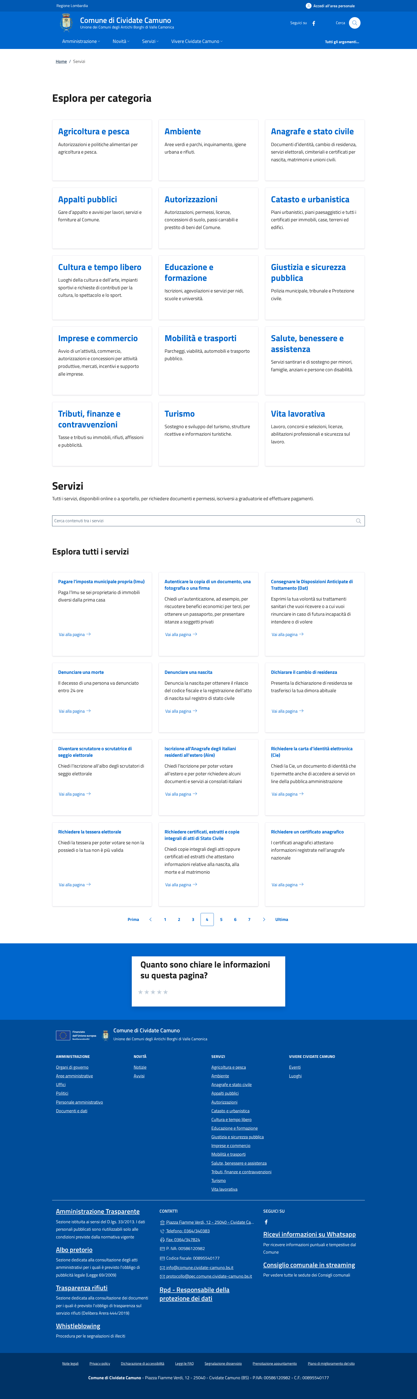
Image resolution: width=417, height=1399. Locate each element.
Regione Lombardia (72, 5)
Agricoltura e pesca (93, 131)
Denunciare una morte (81, 672)
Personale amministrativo (79, 1102)
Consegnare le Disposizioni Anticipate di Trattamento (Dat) (312, 585)
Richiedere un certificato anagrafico (307, 831)
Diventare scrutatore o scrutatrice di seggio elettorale (95, 752)
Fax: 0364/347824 (182, 1239)
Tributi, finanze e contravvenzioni (89, 419)
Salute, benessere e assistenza (307, 343)
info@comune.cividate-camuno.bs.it (199, 1267)
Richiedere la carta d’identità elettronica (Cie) (312, 752)
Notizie (140, 1067)
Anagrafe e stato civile (312, 131)
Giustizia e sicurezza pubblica (308, 272)
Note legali (70, 1363)
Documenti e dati (71, 1111)
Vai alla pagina (72, 634)
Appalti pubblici (87, 199)
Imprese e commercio (98, 338)
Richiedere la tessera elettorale (89, 831)
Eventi (295, 1067)
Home (61, 61)
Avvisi (139, 1076)
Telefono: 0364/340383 (187, 1231)
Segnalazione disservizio (223, 1363)
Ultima (283, 921)
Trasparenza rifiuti (82, 1288)
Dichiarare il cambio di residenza (304, 672)
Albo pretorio (74, 1249)
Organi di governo (72, 1067)
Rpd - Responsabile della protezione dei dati (194, 1293)
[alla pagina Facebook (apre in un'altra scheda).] (312, 23)
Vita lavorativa (298, 413)
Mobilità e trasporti (200, 338)
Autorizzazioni (191, 199)
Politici (62, 1093)
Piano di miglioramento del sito (331, 1363)
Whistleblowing (78, 1326)
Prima (135, 921)
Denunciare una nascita (188, 672)
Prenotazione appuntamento (275, 1363)
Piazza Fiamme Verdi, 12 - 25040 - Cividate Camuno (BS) (211, 1221)
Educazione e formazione (189, 272)
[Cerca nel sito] (355, 23)
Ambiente (183, 131)
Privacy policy (100, 1363)
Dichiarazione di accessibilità (142, 1363)
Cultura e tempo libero (99, 266)
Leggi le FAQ (184, 1363)
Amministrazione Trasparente (98, 1211)
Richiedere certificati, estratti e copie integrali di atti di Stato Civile (202, 835)
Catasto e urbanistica (310, 199)
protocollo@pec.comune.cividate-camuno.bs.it (208, 1276)
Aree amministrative (74, 1076)
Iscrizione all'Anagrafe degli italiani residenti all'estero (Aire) (200, 752)
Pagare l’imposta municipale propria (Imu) (101, 581)
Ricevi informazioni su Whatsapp (309, 1234)
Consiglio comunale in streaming (309, 1265)
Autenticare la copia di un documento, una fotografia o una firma (208, 585)
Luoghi (295, 1076)
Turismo (180, 413)
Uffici (61, 1084)
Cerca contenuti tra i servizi (79, 520)
